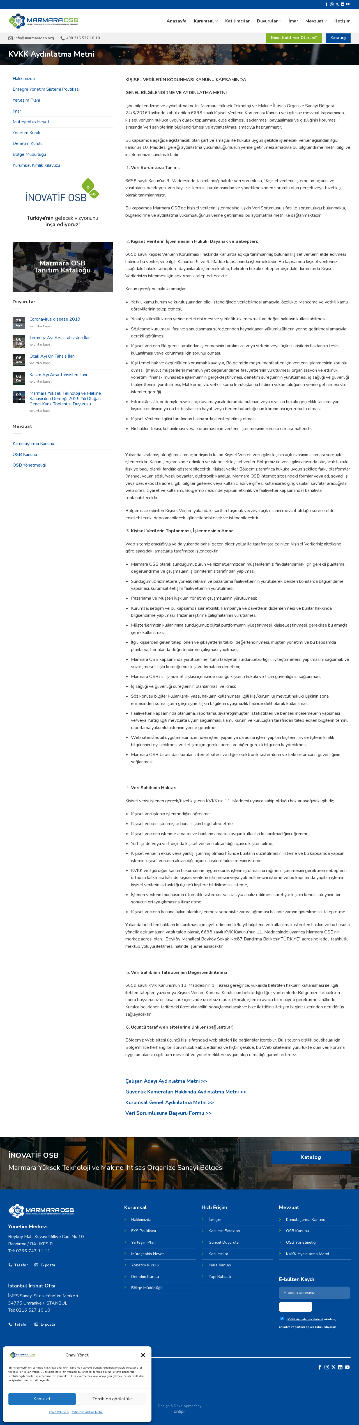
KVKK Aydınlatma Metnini (305, 1319)
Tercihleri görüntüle (112, 1399)
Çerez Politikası (59, 1412)
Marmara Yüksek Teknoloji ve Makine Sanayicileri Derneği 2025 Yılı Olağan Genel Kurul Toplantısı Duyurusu (65, 399)
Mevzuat (314, 21)
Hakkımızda (24, 79)
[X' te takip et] (337, 4)
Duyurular (267, 21)
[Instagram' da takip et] (331, 4)
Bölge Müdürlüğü (29, 154)
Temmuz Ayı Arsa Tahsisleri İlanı (60, 338)
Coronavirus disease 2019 (54, 319)
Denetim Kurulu (28, 143)
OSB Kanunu (25, 454)
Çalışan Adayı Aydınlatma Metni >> (166, 1081)
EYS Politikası (143, 1231)
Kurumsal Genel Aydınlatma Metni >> (169, 1102)
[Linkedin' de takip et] (342, 4)
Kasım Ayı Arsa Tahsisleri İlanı (58, 375)
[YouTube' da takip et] (347, 4)
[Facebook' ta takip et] (326, 4)
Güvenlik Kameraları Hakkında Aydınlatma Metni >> (185, 1091)
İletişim (342, 21)
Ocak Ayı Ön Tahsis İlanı (52, 356)
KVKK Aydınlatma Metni (87, 1412)
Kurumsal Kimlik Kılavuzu (36, 165)
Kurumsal (204, 21)
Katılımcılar (237, 21)
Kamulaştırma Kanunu (33, 443)
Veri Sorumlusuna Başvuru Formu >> (168, 1113)
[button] (143, 1355)
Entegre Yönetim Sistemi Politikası (46, 89)
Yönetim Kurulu (27, 133)
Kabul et (42, 1399)
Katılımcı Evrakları (224, 1231)
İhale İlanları (220, 1265)
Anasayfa (177, 21)
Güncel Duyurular (224, 1242)
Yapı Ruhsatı (220, 1276)
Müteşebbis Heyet (31, 122)
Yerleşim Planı (26, 100)
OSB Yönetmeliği (29, 465)
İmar (293, 21)
